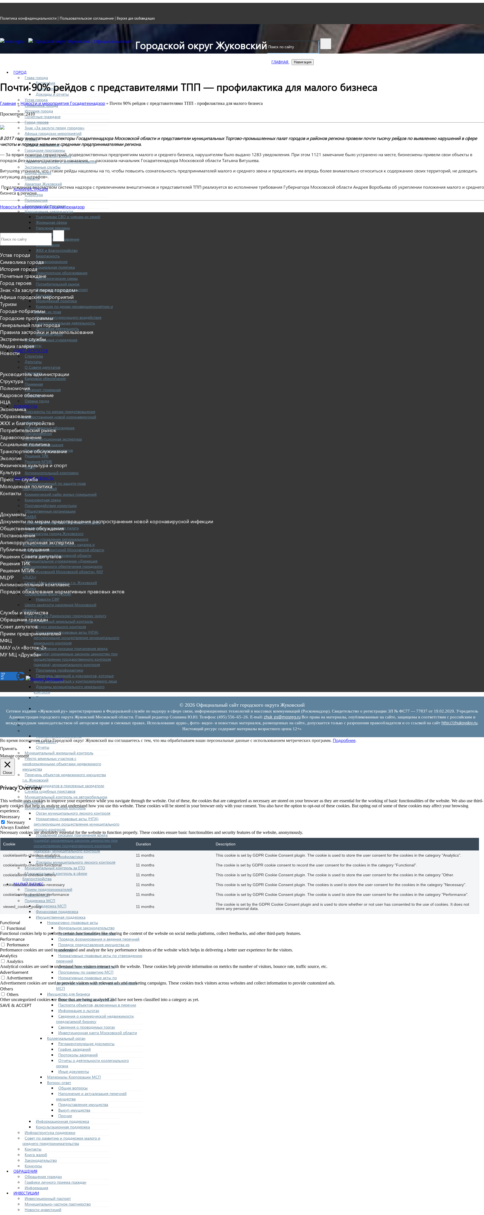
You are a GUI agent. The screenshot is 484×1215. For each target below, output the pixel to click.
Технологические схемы (57, 278)
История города (39, 111)
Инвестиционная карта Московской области (97, 1032)
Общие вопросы (73, 1087)
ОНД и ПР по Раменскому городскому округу (65, 615)
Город (20, 72)
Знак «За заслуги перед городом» (55, 127)
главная (280, 61)
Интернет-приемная (43, 389)
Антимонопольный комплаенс (52, 472)
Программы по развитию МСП (85, 972)
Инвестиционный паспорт (48, 1198)
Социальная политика (55, 267)
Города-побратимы (22, 310)
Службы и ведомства (24, 612)
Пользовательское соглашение (87, 18)
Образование (15, 415)
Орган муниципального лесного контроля (73, 813)
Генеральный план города (30, 324)
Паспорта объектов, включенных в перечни (97, 1004)
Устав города (36, 99)
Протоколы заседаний (78, 1054)
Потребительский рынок (58, 284)
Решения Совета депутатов (31, 556)
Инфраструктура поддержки (50, 1132)
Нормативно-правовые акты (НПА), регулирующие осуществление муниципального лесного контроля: (76, 824)
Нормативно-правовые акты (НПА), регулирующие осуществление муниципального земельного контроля (76, 637)
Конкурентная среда (43, 499)
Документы (13, 514)
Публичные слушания (24, 549)
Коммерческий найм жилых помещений (61, 494)
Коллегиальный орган (66, 1038)
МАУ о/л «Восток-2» (23, 647)
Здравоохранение (52, 261)
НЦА (5, 401)
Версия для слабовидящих (136, 18)
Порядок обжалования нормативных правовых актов (62, 591)
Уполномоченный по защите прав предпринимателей (54, 486)
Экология (11, 458)
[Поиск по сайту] (325, 43)
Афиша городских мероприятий (53, 133)
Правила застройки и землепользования (46, 331)
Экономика (13, 408)
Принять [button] (8, 748)
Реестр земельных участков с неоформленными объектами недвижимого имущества (61, 764)
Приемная (34, 384)
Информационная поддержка (62, 1121)
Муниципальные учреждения (51, 339)
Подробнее (344, 740)
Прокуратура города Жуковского (54, 533)
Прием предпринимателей (48, 889)
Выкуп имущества (74, 1110)
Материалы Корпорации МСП (74, 1077)
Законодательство (41, 1160)
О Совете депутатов (42, 367)
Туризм (8, 303)
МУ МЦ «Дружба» (20, 654)
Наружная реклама (53, 227)
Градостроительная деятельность (65, 323)
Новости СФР (47, 599)
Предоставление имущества (83, 1104)
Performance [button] (12, 939)
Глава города (36, 77)
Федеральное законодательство (86, 927)
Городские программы (45, 150)
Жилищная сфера (51, 222)
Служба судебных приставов (50, 791)
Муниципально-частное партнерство (58, 1204)
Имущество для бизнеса (68, 994)
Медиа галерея (17, 345)
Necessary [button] (10, 816)
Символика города (22, 261)
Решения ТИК (36, 455)
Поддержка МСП (40, 900)
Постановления (17, 535)
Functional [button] (10, 922)
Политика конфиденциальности (28, 18)
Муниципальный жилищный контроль (59, 752)
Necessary (16, 822)
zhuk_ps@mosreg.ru (282, 717)
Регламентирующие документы (86, 1043)
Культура (10, 472)
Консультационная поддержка (63, 1126)
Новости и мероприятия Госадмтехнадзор (42, 206)
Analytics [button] (8, 955)
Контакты (33, 1149)
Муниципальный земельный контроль (59, 621)
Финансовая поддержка (57, 911)
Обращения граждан (43, 1176)
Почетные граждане (43, 116)
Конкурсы (33, 1165)
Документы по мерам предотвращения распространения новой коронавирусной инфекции (59, 417)
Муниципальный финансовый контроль (60, 730)
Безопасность (48, 256)
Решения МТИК (38, 461)
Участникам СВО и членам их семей (68, 216)
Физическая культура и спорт (33, 465)
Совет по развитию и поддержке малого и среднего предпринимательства (61, 1140)
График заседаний (74, 1049)
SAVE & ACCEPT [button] (15, 1005)
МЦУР (7, 577)
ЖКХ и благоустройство (57, 250)
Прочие (65, 1115)
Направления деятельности (49, 211)
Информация (36, 1187)
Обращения (25, 1171)
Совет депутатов (30, 350)
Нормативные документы (59, 736)
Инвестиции (26, 1193)
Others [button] (6, 989)
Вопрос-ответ (59, 1082)
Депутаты (33, 361)
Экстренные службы (43, 167)
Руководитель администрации (34, 373)
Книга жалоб (36, 1154)
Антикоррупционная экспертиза (53, 439)
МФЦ (6, 640)
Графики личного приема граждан (55, 1182)
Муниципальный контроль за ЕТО (55, 867)
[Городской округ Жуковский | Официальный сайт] (80, 41)
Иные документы (73, 1071)
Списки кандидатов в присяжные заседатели (64, 785)
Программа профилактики (59, 670)
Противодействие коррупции (51, 505)
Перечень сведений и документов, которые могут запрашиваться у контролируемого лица (75, 678)
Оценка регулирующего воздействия (68, 317)
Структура (34, 356)
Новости (10, 352)
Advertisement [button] (14, 972)
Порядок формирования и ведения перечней (98, 939)
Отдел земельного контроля (61, 626)
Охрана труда (37, 401)
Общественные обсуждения (32, 528)
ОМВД (30, 516)
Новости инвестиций (43, 1209)
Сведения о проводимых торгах (86, 1027)
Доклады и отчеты (52, 94)
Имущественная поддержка (60, 917)
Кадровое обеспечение (45, 378)
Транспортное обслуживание (61, 272)
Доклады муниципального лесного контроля (75, 862)
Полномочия (36, 200)
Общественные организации (50, 511)
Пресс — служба (19, 479)
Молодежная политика (56, 300)
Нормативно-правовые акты (72, 922)
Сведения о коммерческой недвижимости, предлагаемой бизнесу (95, 1018)
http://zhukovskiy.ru (459, 722)
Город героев (36, 122)
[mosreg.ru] (12, 41)
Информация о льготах (78, 1010)
